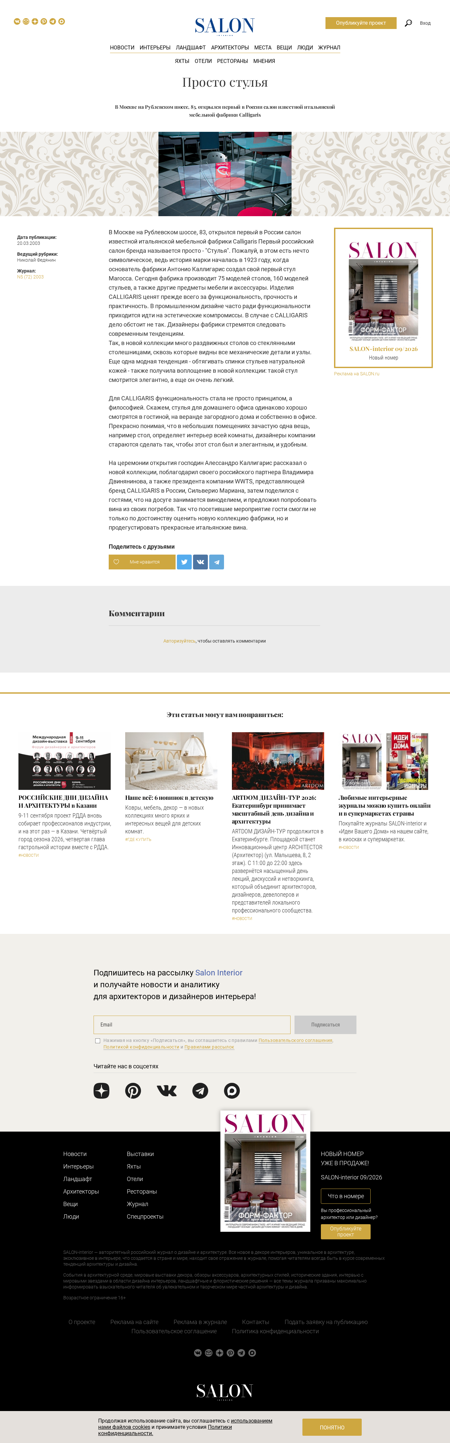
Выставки (140, 1153)
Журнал (329, 47)
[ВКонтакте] (200, 562)
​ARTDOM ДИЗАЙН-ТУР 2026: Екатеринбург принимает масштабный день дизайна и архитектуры (274, 809)
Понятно (332, 1428)
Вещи (284, 47)
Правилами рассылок (209, 1047)
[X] (184, 562)
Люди (305, 47)
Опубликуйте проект (361, 23)
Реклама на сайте (134, 1321)
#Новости (28, 855)
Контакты (255, 1321)
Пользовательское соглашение (174, 1331)
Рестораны (232, 61)
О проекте (82, 1321)
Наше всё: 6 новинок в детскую (169, 797)
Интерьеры (155, 47)
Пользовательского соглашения (296, 1040)
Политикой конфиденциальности (141, 1047)
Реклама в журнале (200, 1321)
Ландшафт (191, 47)
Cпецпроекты (145, 1216)
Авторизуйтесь (179, 641)
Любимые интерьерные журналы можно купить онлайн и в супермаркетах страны (385, 805)
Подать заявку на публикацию (326, 1321)
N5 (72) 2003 (30, 276)
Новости (122, 47)
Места (262, 47)
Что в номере (346, 1196)
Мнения (264, 61)
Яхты (182, 61)
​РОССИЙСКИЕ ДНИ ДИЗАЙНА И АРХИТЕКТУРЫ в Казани (63, 801)
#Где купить (138, 840)
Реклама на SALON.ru (357, 373)
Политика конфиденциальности (275, 1331)
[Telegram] (216, 562)
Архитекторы (230, 47)
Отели (203, 61)
